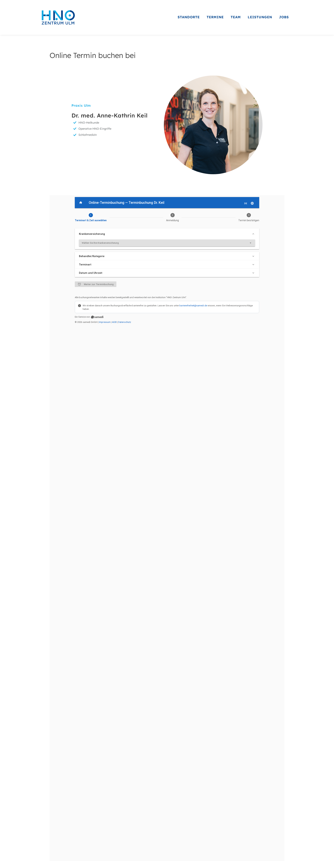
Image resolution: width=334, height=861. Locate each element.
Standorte (189, 17)
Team (236, 17)
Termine (215, 17)
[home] (58, 17)
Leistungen (260, 17)
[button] (188, 17)
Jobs (284, 17)
